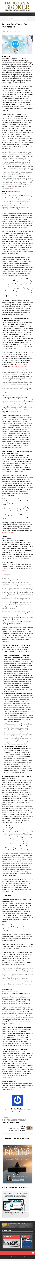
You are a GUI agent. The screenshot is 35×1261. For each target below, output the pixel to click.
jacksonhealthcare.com (19, 366)
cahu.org (4, 570)
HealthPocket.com (7, 532)
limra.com (5, 986)
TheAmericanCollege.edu (23, 1045)
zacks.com (15, 188)
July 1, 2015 (6, 31)
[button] (33, 14)
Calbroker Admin (16, 31)
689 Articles (27, 1109)
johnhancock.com (7, 1077)
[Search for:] (17, 18)
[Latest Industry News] (11, 1241)
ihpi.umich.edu (16, 447)
